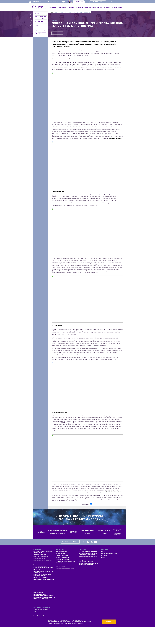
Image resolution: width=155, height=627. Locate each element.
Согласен (109, 622)
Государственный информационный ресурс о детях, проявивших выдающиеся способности (57, 532)
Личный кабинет (36, 1)
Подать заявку (70, 542)
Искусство (39, 21)
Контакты (37, 585)
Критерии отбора (61, 551)
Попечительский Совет (41, 556)
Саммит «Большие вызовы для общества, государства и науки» (87, 532)
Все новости (57, 33)
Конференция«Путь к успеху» (73, 532)
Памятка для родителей (63, 559)
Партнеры (37, 569)
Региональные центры (40, 577)
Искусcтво (104, 555)
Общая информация (40, 554)
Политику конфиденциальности (73, 623)
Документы (37, 564)
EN (111, 1)
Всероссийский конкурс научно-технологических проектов (104, 532)
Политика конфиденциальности (44, 589)
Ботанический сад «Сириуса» (43, 583)
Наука (37, 13)
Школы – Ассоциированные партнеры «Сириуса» (42, 575)
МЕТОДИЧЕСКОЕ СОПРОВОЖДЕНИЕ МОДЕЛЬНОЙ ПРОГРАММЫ (88, 564)
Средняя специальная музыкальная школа (40, 31)
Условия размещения (62, 557)
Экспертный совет (39, 558)
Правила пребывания (62, 555)
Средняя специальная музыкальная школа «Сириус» (43, 567)
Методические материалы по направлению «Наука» (88, 557)
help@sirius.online (52, 1)
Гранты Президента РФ (41, 532)
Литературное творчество (40, 17)
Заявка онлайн (61, 553)
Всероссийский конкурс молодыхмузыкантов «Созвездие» (117, 532)
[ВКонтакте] (91, 504)
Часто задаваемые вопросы (65, 568)
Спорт (37, 25)
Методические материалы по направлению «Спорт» (88, 561)
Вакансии (37, 587)
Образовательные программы (88, 551)
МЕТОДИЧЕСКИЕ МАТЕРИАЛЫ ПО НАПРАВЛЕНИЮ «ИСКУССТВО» (88, 554)
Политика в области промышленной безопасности (43, 595)
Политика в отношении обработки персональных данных (44, 598)
